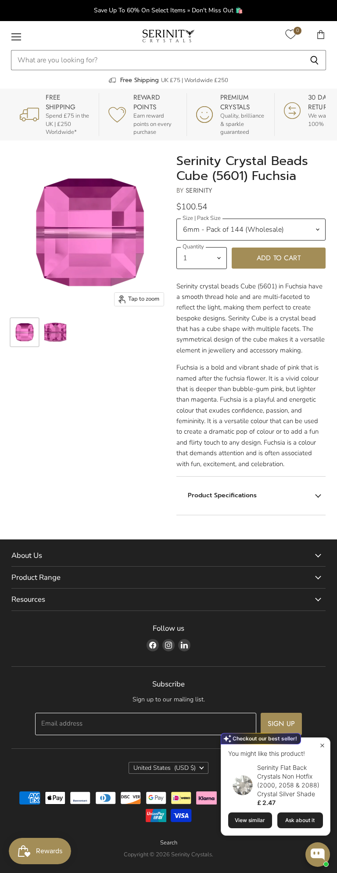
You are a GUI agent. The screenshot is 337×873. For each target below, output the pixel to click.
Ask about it (300, 820)
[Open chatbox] (317, 854)
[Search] (314, 60)
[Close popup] (322, 745)
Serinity (199, 190)
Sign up (281, 724)
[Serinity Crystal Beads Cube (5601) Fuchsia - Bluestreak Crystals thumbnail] (25, 332)
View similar (250, 820)
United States (164, 768)
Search (168, 843)
